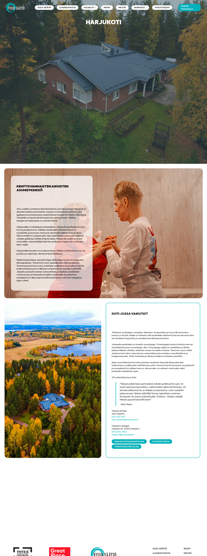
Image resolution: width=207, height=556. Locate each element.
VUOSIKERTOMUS (161, 441)
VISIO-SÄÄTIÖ (160, 548)
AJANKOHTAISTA (161, 553)
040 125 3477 (119, 416)
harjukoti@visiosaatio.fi (123, 434)
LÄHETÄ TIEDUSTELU (187, 7)
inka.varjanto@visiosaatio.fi (125, 419)
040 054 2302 (119, 431)
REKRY (187, 548)
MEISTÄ (188, 553)
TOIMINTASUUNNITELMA (126, 446)
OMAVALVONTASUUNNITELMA (129, 441)
